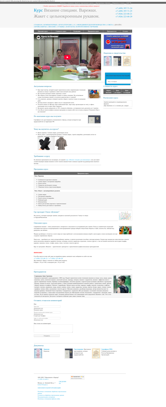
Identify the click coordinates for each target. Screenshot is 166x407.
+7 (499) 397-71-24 (124, 8)
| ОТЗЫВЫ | (61, 27)
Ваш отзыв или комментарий (42, 323)
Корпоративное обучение (103, 3)
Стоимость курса (61, 31)
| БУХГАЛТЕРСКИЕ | (65, 25)
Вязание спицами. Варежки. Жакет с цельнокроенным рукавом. (67, 13)
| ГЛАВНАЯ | (38, 25)
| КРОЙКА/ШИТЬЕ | (40, 27)
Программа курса (93, 31)
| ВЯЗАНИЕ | (52, 27)
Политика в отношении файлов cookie (49, 399)
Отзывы (125, 31)
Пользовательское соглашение (46, 397)
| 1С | (74, 25)
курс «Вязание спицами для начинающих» (78, 160)
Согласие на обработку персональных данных (51, 395)
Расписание (77, 31)
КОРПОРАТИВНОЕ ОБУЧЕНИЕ (87, 27)
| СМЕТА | (110, 25)
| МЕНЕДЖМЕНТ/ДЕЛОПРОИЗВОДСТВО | (91, 25)
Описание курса (43, 31)
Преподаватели (111, 31)
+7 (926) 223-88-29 (124, 16)
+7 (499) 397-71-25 (124, 11)
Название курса (38, 310)
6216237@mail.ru (43, 385)
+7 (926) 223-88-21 (124, 13)
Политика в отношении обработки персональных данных (77, 3)
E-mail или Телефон (39, 316)
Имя (35, 304)
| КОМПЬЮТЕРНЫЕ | (50, 25)
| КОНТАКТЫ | (70, 27)
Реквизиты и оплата (118, 3)
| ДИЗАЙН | (118, 25)
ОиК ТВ (128, 3)
